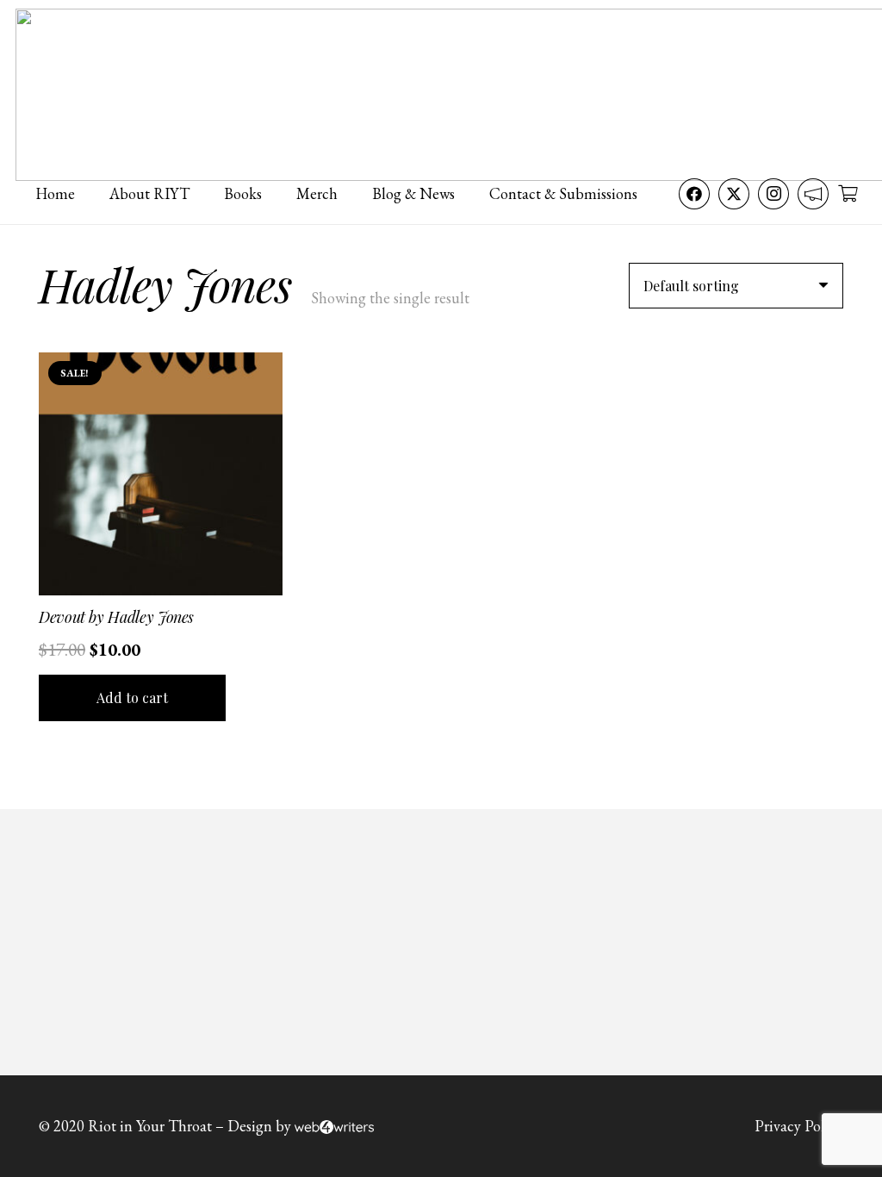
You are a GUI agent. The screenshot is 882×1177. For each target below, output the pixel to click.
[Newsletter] (813, 193)
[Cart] (847, 194)
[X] (733, 193)
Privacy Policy (799, 1126)
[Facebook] (694, 193)
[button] (132, 698)
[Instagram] (773, 193)
